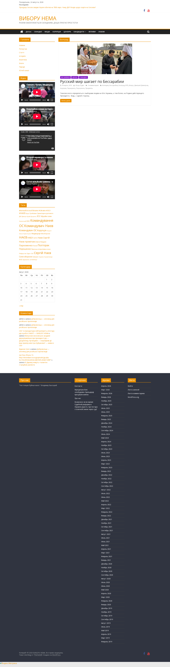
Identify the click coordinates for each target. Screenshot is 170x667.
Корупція (63, 88)
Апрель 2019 (106, 634)
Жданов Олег (24, 349)
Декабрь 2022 (106, 475)
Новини (22, 45)
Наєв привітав (27, 241)
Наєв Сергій (44, 237)
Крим (25, 234)
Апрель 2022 (106, 504)
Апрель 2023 (106, 460)
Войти (130, 386)
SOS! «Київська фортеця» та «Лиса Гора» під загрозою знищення (44, 7)
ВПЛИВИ (92, 32)
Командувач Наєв (38, 225)
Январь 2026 (106, 397)
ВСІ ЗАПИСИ (65, 77)
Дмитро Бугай (26, 216)
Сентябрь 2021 (107, 530)
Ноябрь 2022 (106, 479)
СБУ (32, 253)
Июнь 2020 (105, 586)
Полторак (43, 245)
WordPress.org (133, 397)
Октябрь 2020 (106, 571)
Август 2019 (106, 623)
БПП (126, 85)
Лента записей (133, 390)
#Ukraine (42, 210)
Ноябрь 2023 (106, 445)
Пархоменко (25, 245)
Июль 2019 (105, 627)
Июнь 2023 (105, 456)
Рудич (29, 253)
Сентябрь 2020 (107, 575)
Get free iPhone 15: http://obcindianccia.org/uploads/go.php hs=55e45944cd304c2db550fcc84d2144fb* (35, 357)
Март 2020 (105, 597)
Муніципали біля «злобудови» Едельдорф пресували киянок (84, 392)
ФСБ (20, 259)
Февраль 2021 (106, 556)
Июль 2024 (105, 434)
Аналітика (23, 60)
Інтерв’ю (22, 56)
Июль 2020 (105, 582)
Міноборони (45, 234)
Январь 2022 (106, 516)
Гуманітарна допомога (45, 213)
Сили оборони (25, 256)
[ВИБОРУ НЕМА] (21, 31)
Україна (41, 257)
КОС (28, 221)
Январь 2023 (106, 471)
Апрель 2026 (106, 386)
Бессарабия (113, 85)
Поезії (35, 246)
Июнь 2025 (105, 412)
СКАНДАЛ (38, 32)
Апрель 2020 (106, 593)
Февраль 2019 (106, 641)
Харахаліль (26, 259)
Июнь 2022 (105, 497)
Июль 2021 (105, 538)
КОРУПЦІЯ (57, 32)
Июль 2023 (105, 453)
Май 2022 (105, 501)
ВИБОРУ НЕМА (37, 18)
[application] (37, 92)
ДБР (20, 216)
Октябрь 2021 (106, 527)
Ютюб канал (24, 70)
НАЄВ (23, 237)
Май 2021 (105, 545)
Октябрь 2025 (106, 404)
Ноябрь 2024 (106, 427)
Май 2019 (105, 630)
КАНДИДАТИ (79, 32)
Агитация (105, 85)
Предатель (89, 88)
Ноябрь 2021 (106, 523)
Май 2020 (105, 590)
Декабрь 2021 (106, 519)
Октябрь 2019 (106, 616)
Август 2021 (106, 534)
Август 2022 (106, 490)
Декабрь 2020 (106, 564)
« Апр (21, 306)
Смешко (35, 257)
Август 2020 (106, 579)
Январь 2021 (106, 560)
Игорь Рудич (80, 85)
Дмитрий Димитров (141, 85)
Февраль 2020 (106, 601)
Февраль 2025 (106, 416)
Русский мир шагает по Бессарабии (92, 81)
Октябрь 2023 (106, 449)
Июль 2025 (105, 408)
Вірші (27, 213)
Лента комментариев (136, 393)
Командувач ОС (28, 230)
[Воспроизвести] (22, 100)
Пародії (22, 67)
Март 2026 (105, 390)
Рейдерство (22, 253)
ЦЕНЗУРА (67, 32)
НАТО (35, 238)
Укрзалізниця (48, 257)
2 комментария (93, 85)
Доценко (33, 216)
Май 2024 (105, 438)
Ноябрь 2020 (106, 567)
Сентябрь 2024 (107, 430)
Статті (21, 52)
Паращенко (71, 88)
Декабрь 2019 (106, 608)
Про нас (78, 398)
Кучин (29, 234)
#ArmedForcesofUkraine (28, 210)
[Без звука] (48, 100)
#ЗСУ (48, 210)
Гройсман (33, 213)
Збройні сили (46, 216)
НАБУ (30, 237)
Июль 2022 (105, 493)
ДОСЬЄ (28, 32)
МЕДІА (47, 32)
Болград (121, 85)
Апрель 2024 (106, 441)
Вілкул (131, 85)
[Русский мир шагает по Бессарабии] (104, 45)
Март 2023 (105, 464)
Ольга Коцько (40, 242)
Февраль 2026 (106, 393)
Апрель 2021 (106, 549)
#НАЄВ (22, 213)
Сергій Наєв (42, 253)
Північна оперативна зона (40, 249)
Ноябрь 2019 (106, 612)
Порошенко (80, 88)
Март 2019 (105, 638)
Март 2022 (105, 508)
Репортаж (23, 49)
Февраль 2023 (106, 467)
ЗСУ (38, 216)
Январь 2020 (106, 604)
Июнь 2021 (105, 541)
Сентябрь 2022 (107, 486)
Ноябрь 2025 (106, 401)
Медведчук (36, 233)
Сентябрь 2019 (107, 619)
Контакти (78, 386)
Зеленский (22, 221)
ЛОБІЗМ (101, 32)
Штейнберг (33, 259)
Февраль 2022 (106, 512)
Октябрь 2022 (106, 482)
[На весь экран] (52, 100)
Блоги (21, 63)
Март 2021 (105, 553)
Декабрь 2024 (106, 423)
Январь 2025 (106, 419)
